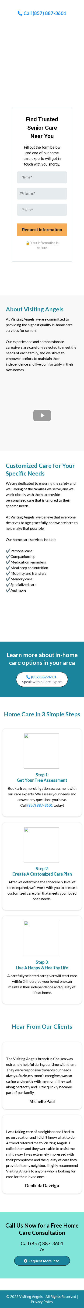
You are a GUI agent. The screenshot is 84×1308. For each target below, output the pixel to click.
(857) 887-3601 (40, 805)
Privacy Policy (42, 1302)
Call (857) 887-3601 (42, 1243)
